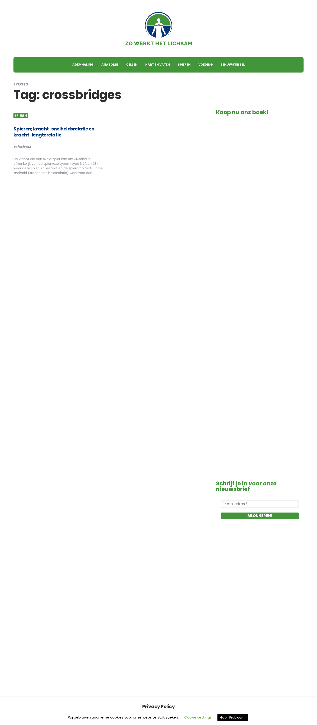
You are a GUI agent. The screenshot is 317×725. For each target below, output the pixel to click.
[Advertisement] (260, 577)
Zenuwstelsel (233, 64)
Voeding (205, 64)
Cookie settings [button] (198, 717)
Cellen (131, 64)
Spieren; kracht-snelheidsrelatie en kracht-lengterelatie (53, 132)
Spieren (184, 64)
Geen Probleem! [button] (232, 717)
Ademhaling (83, 64)
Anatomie (109, 64)
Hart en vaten (157, 64)
